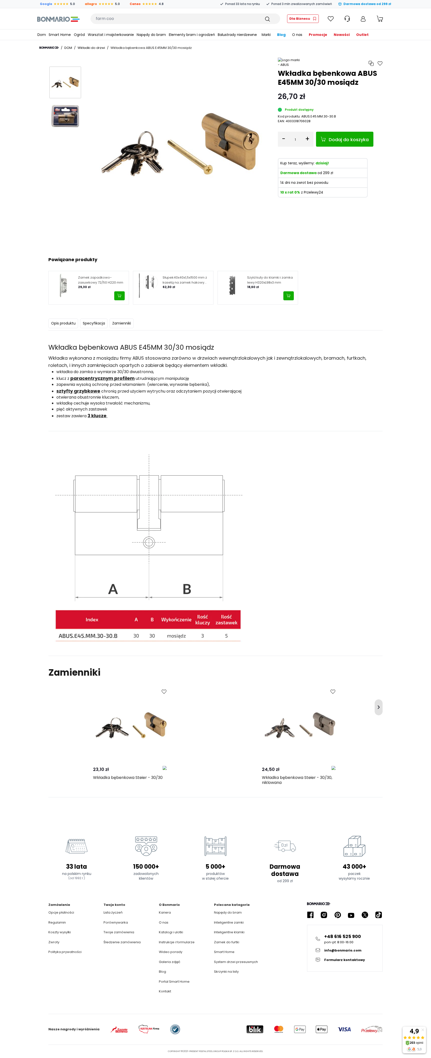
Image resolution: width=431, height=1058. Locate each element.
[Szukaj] (267, 18)
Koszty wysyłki (59, 932)
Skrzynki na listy (226, 971)
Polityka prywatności (65, 952)
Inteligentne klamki (229, 932)
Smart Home (224, 952)
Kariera (165, 912)
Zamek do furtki (226, 942)
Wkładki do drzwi (91, 47)
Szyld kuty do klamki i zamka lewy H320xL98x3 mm (270, 280)
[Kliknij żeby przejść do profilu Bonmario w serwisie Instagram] (324, 915)
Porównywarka (116, 922)
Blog (162, 971)
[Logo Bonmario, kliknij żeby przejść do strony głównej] (58, 19)
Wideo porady (170, 952)
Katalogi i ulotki (171, 932)
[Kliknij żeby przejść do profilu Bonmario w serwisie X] (365, 915)
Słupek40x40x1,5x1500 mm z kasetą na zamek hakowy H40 (185, 280)
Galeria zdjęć (169, 961)
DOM (68, 47)
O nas (163, 922)
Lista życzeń (113, 912)
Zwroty (53, 942)
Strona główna (49, 47)
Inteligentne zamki (229, 922)
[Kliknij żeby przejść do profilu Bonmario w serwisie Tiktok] (378, 915)
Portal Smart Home (174, 981)
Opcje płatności (61, 912)
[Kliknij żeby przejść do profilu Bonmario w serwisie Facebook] (310, 915)
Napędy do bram (228, 912)
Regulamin (57, 922)
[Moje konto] (363, 18)
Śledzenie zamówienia (122, 942)
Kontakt (165, 991)
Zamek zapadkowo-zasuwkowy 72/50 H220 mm (100, 280)
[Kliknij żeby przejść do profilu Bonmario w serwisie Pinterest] (337, 915)
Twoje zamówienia (119, 932)
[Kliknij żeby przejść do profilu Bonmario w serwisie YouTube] (351, 915)
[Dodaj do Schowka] (164, 692)
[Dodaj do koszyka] (119, 295)
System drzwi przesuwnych (236, 961)
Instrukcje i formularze (177, 942)
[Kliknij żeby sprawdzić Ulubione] (331, 18)
